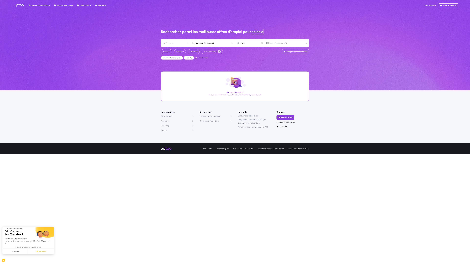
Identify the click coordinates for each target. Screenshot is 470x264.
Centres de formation (209, 121)
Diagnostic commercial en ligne (252, 119)
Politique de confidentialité (243, 149)
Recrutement (167, 116)
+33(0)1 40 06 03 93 (285, 122)
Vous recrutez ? (430, 5)
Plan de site (207, 149)
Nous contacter (285, 117)
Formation (165, 121)
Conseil (164, 130)
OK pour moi (41, 252)
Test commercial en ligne (249, 123)
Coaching (165, 125)
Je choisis (15, 252)
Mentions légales (222, 149)
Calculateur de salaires (248, 116)
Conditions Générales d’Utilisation (271, 149)
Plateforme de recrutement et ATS (253, 127)
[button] (5, 260)
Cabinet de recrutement (210, 116)
